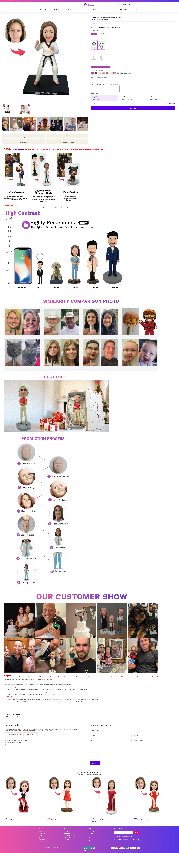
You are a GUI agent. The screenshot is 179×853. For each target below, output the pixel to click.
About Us (41, 831)
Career (95, 9)
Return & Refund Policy (69, 835)
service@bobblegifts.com (67, 676)
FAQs (40, 837)
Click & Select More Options (100, 67)
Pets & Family (107, 9)
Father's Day (43, 9)
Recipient (83, 9)
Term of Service (67, 839)
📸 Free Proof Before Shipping (19, 1)
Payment (41, 835)
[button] (100, 19)
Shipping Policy (67, 833)
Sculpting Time (100, 93)
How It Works (42, 833)
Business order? (171, 103)
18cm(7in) (101, 34)
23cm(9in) (108, 34)
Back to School (10, 13)
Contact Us (66, 831)
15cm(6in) (94, 34)
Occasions (70, 9)
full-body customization (17, 149)
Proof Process (42, 839)
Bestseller (57, 9)
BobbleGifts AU (54, 847)
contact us (73, 207)
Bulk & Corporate (124, 9)
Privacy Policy (67, 837)
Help (137, 9)
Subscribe (136, 832)
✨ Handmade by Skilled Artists (58, 1)
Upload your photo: (95, 53)
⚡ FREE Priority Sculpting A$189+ (39, 1)
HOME (3, 13)
